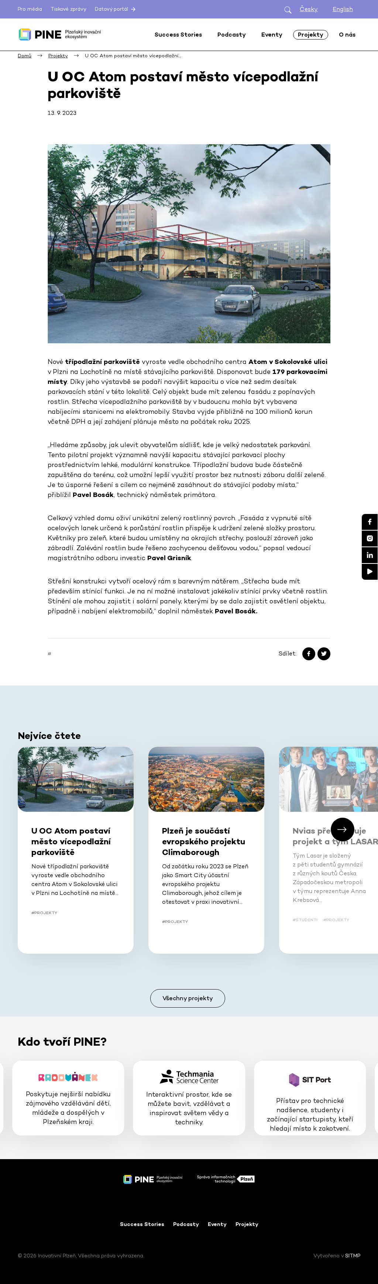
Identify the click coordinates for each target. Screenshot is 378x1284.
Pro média (30, 9)
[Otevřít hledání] (288, 9)
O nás (347, 34)
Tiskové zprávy (68, 9)
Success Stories (142, 1224)
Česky (309, 9)
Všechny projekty (187, 998)
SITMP (352, 1255)
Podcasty (186, 1224)
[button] (342, 829)
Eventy (217, 1224)
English (343, 9)
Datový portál (112, 9)
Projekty (247, 1224)
